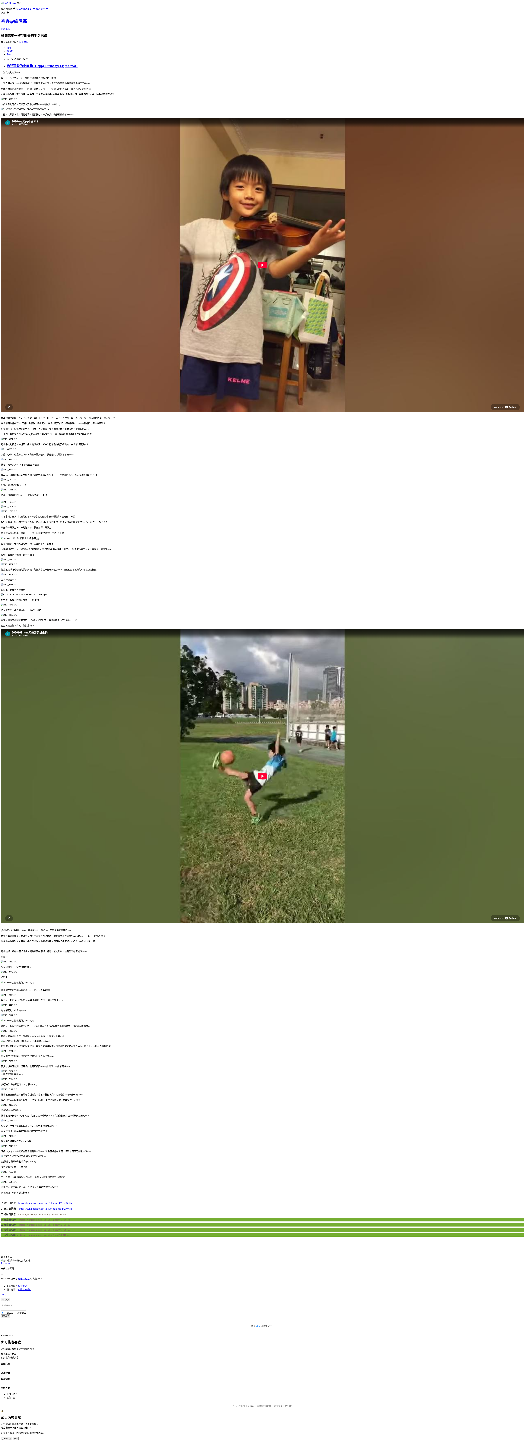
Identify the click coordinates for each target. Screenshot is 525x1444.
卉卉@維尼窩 (14, 21)
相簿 (9, 48)
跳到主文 (5, 29)
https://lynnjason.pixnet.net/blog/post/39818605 (45, 1234)
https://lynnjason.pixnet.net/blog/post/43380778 (45, 1219)
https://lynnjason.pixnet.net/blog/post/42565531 (45, 1224)
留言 (27, 1278)
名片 (9, 54)
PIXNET (242, 1406)
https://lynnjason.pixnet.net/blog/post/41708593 (45, 1229)
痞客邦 (21, 1278)
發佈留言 (5, 1316)
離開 (16, 1439)
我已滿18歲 (6, 1439)
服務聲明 (288, 1406)
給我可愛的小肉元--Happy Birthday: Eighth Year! (42, 66)
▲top (3, 1294)
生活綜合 (23, 42)
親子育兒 (22, 1286)
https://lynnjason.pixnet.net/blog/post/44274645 (45, 1208)
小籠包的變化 (24, 1289)
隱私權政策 (277, 1406)
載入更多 (5, 1300)
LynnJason (5, 1263)
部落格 (10, 51)
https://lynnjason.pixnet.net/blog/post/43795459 (42, 1214)
